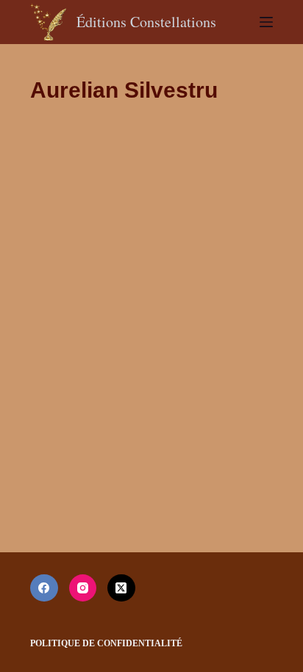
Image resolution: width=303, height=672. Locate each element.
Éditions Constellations (146, 22)
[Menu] (266, 22)
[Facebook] (44, 588)
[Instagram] (83, 588)
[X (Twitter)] (121, 588)
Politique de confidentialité (106, 643)
